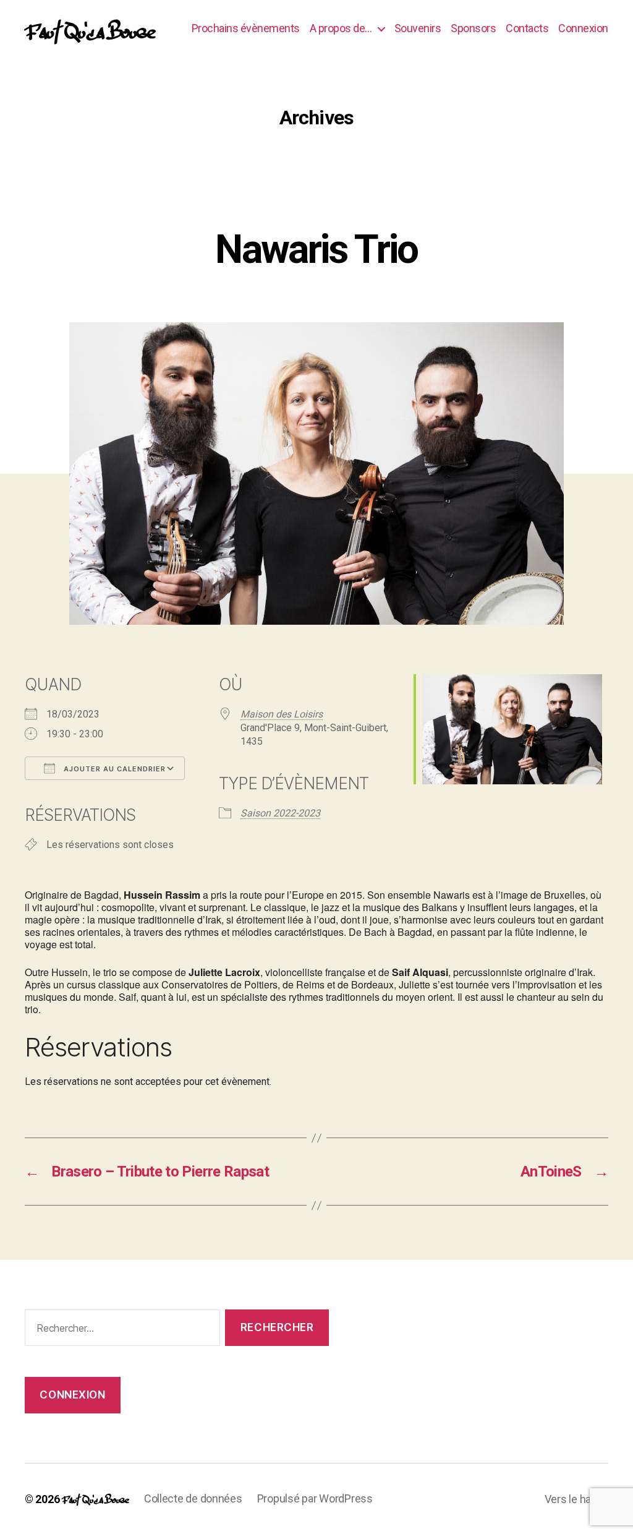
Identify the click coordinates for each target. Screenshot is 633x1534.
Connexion (583, 28)
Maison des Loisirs (281, 714)
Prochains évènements (246, 28)
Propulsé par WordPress (315, 1498)
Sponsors (473, 28)
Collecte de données (193, 1498)
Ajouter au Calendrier (113, 769)
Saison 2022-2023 (280, 813)
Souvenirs (417, 28)
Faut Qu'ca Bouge (90, 28)
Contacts (527, 28)
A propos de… (341, 28)
